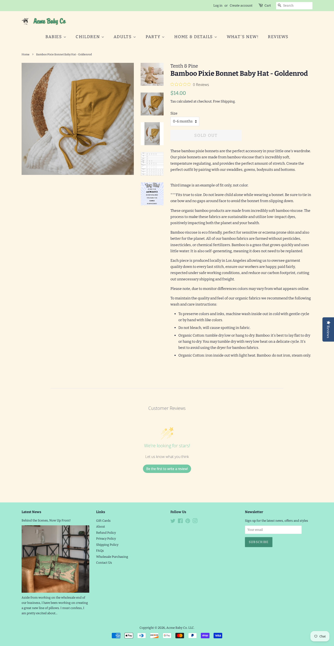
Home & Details (194, 36)
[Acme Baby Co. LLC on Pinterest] (187, 522)
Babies (54, 36)
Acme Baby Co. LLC (180, 628)
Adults (123, 36)
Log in (217, 5)
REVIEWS (278, 36)
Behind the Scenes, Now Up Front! (46, 520)
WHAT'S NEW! (243, 36)
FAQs (100, 551)
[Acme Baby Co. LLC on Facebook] (180, 522)
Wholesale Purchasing (112, 557)
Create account (241, 5)
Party (154, 36)
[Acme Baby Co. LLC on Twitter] (172, 522)
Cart (267, 5)
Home (26, 54)
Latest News (31, 512)
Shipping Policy (107, 545)
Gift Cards (103, 521)
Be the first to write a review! (167, 469)
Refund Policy (106, 533)
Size (173, 113)
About (100, 527)
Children (88, 36)
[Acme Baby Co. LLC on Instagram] (194, 522)
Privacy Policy (106, 539)
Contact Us (104, 563)
